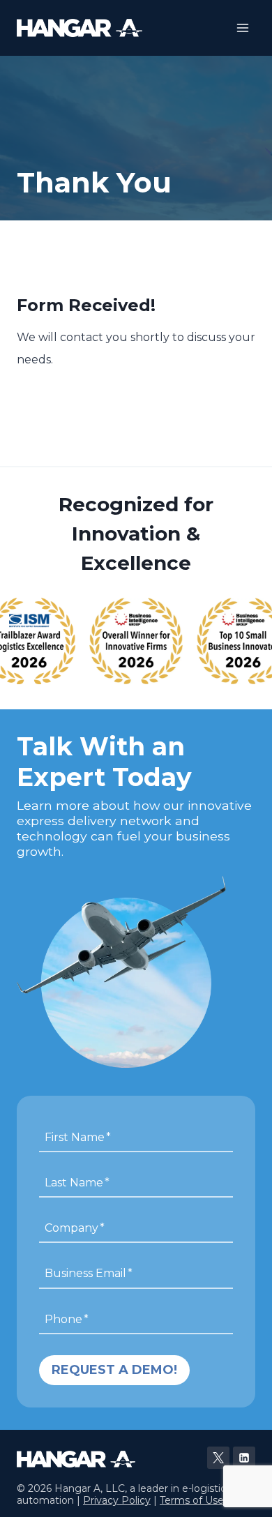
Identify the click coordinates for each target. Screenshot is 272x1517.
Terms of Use (192, 1500)
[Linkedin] (244, 1458)
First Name (78, 1136)
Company (75, 1228)
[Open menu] (242, 27)
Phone (67, 1318)
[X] (218, 1458)
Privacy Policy (117, 1500)
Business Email (89, 1273)
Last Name (77, 1181)
